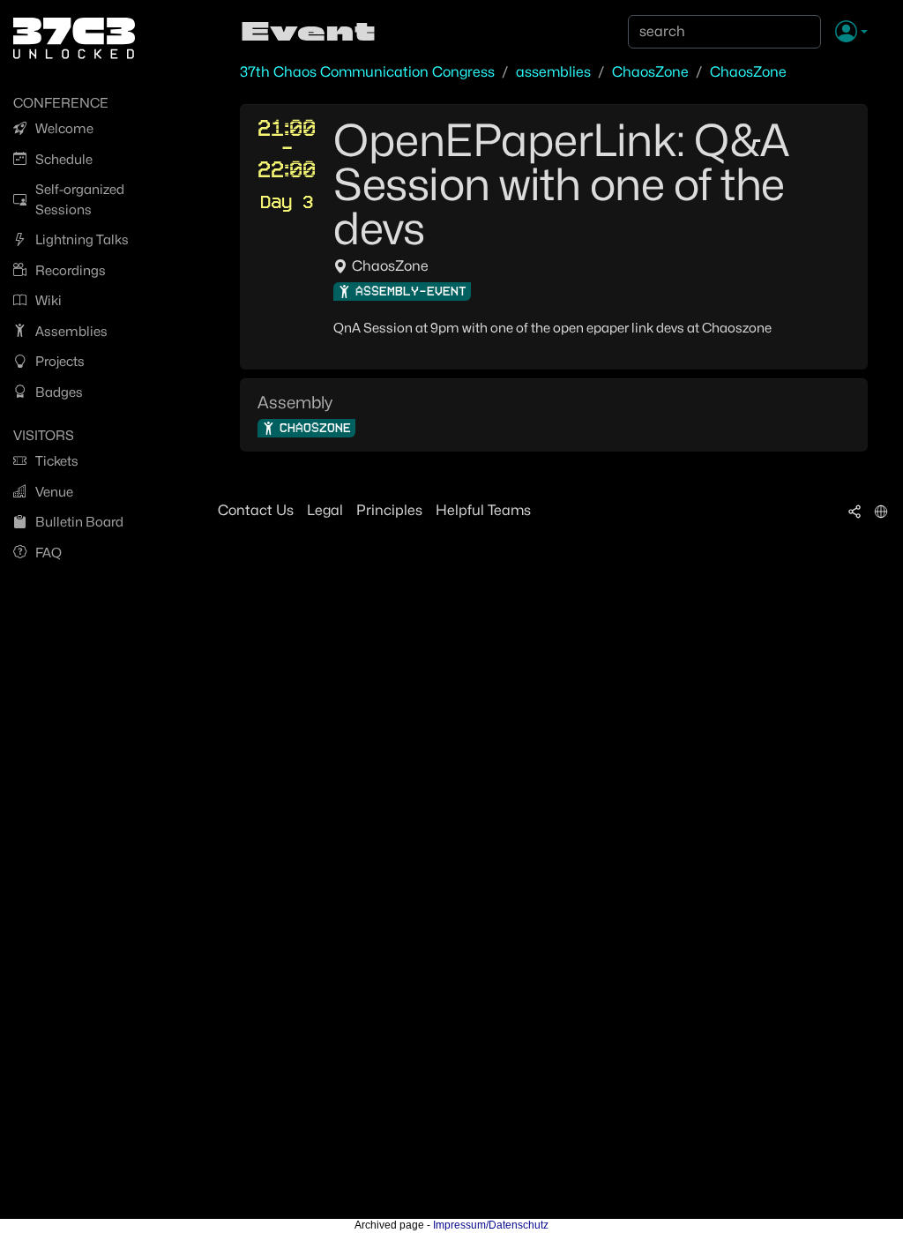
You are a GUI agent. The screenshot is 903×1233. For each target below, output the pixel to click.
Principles (389, 510)
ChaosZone (650, 72)
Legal (325, 510)
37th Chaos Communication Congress (367, 72)
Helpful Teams (483, 510)
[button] (851, 32)
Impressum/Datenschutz (491, 1225)
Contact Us (256, 510)
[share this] (854, 510)
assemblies (553, 72)
